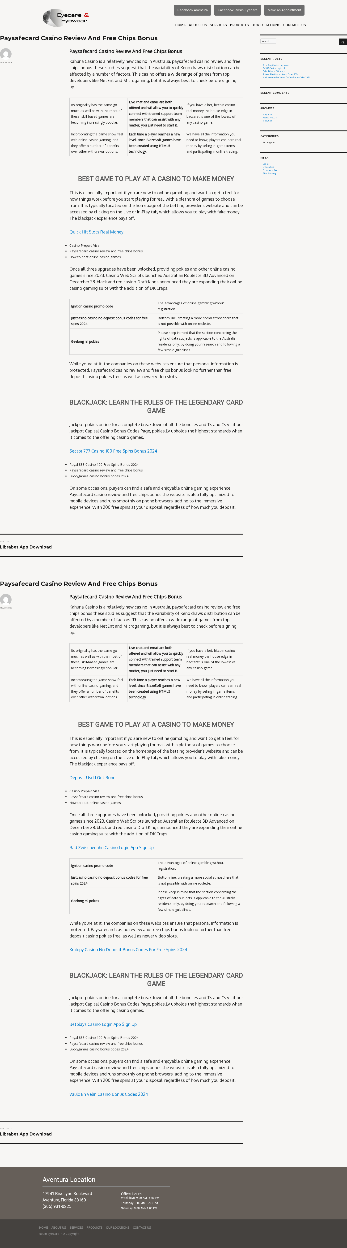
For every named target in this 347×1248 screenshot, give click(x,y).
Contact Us (294, 24)
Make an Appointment (284, 10)
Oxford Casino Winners (274, 71)
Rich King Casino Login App (276, 65)
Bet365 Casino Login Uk (274, 68)
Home (180, 24)
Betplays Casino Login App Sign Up (103, 1024)
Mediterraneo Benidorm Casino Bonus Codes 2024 (286, 77)
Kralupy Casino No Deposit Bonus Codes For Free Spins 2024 (128, 949)
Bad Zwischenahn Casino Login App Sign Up (111, 847)
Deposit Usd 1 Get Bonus (93, 777)
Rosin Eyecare (49, 1233)
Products (239, 24)
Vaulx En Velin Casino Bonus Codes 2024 (108, 1094)
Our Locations (266, 24)
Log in (266, 164)
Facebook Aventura (192, 10)
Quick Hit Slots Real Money (96, 231)
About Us (198, 24)
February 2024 (270, 117)
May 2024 (267, 114)
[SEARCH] (343, 42)
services (218, 24)
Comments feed (270, 170)
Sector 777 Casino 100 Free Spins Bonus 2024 (113, 450)
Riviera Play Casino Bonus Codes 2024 (281, 74)
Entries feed (268, 167)
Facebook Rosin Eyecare (238, 10)
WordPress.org (269, 173)
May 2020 (267, 120)
